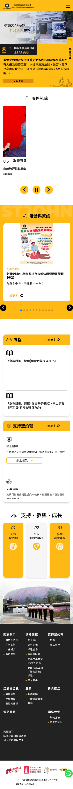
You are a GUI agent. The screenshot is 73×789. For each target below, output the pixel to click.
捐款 (52, 640)
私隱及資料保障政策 (14, 736)
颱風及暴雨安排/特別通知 (35, 660)
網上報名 (33, 640)
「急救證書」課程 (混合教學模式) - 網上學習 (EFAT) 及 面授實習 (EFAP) (35, 405)
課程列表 (33, 644)
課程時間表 (34, 654)
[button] (24, 190)
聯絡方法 (55, 717)
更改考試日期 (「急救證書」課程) (35, 671)
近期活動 (10, 699)
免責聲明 (8, 731)
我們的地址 (56, 722)
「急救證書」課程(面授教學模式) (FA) (31, 361)
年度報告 (10, 649)
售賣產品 (54, 688)
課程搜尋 (33, 649)
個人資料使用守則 (13, 740)
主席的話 (10, 644)
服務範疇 (33, 694)
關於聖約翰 (11, 640)
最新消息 (10, 694)
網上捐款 (22, 460)
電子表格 (33, 680)
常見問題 (9, 712)
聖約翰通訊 (11, 703)
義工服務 (55, 644)
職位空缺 (10, 654)
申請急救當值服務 (35, 700)
